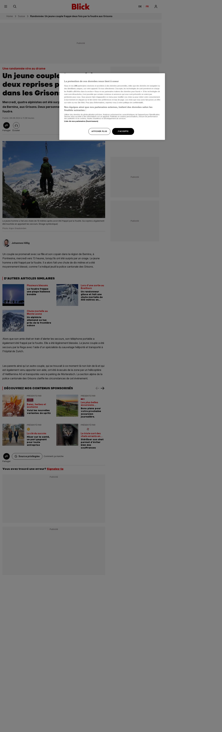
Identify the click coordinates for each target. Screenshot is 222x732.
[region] (112, 106)
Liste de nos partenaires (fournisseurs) (81, 121)
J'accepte (123, 131)
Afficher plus (99, 131)
